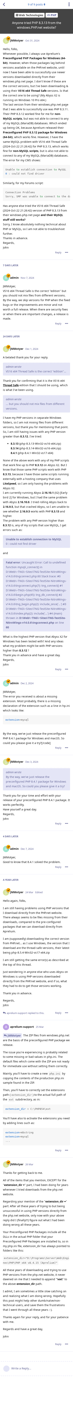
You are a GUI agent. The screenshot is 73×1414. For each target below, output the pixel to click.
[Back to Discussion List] (4, 4)
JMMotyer (14, 1035)
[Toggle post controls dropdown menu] (66, 252)
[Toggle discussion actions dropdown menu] (69, 4)
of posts (35, 4)
